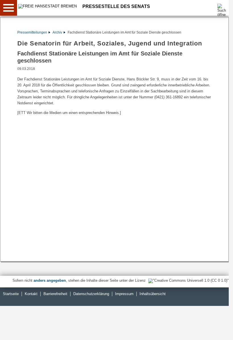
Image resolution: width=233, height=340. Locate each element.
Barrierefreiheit (55, 294)
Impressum (124, 294)
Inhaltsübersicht (153, 294)
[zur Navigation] (8, 8)
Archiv (57, 32)
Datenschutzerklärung (91, 294)
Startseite (11, 294)
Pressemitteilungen (32, 32)
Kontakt (31, 294)
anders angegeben (50, 280)
